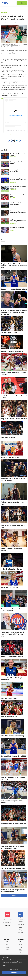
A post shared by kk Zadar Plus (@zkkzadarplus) (16, 130)
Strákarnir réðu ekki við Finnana (11, 569)
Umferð (20, 929)
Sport (7, 944)
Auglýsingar (21, 921)
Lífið (7, 946)
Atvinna (20, 944)
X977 (21, 952)
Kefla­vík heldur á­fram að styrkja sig (12, 736)
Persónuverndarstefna (7, 922)
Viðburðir (20, 946)
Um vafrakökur (20, 932)
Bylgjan (20, 949)
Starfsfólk (20, 927)
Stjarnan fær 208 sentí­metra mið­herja (13, 868)
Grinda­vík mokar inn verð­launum (12, 351)
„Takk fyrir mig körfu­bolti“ (9, 698)
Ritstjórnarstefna (21, 924)
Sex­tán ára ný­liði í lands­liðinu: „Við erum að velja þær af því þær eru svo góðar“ (12, 634)
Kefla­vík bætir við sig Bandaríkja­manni (13, 823)
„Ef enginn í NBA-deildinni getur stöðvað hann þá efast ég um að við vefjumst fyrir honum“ (14, 312)
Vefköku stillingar (14, 969)
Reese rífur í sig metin (8, 437)
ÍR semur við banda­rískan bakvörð (12, 656)
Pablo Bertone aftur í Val (9, 717)
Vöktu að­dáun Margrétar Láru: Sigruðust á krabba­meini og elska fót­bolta (18, 180)
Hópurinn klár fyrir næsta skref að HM (13, 756)
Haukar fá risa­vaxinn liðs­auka (10, 457)
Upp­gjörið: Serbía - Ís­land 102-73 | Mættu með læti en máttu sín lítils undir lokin (14, 266)
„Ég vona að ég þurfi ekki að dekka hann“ (14, 289)
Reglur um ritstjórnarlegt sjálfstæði (7, 920)
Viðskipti (7, 943)
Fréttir (7, 941)
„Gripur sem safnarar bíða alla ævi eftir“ (14, 419)
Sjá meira (14, 895)
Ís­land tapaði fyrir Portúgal (9, 587)
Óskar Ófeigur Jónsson (6, 22)
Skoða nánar (4, 965)
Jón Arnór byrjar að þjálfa (9, 333)
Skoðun (7, 947)
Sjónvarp (7, 949)
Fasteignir (20, 943)
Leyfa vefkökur (14, 972)
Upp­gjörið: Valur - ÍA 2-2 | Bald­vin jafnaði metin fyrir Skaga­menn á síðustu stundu (18, 221)
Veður (21, 947)
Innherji (20, 941)
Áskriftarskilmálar (20, 926)
